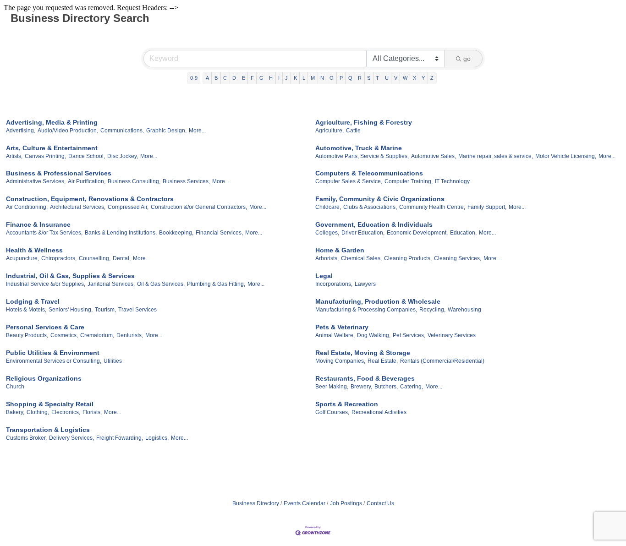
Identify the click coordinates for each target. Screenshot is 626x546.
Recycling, (432, 309)
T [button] (377, 78)
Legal (324, 275)
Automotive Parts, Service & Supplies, (362, 156)
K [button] (295, 78)
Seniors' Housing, (71, 309)
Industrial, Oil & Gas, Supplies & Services (70, 275)
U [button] (387, 78)
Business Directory (255, 503)
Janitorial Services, (111, 284)
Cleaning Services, (457, 258)
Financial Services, (219, 232)
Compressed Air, (128, 207)
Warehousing (464, 309)
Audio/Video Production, (68, 130)
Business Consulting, (134, 181)
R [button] (360, 78)
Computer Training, (408, 181)
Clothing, (38, 412)
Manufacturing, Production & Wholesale (377, 301)
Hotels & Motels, (26, 309)
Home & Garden (339, 250)
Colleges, (327, 232)
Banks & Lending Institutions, (121, 232)
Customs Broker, (26, 438)
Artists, (14, 156)
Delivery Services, (71, 438)
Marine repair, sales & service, (495, 156)
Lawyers (365, 284)
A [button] (207, 78)
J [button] (286, 78)
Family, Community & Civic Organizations (380, 198)
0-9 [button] (194, 78)
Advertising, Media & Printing (52, 122)
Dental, (122, 258)
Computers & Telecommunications (369, 173)
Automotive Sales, (433, 156)
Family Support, (486, 207)
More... (197, 130)
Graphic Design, (166, 130)
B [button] (216, 78)
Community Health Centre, (432, 207)
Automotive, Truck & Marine (358, 148)
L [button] (303, 78)
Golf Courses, (332, 412)
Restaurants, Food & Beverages (365, 378)
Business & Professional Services (58, 173)
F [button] (252, 78)
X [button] (414, 78)
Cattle (353, 130)
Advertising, (20, 130)
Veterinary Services (452, 335)
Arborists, (327, 258)
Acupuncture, (22, 258)
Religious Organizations (44, 378)
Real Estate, (383, 361)
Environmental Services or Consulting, (53, 361)
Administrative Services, (36, 181)
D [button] (234, 78)
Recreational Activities (378, 412)
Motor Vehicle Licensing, (565, 156)
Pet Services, (409, 335)
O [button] (331, 78)
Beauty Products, (27, 335)
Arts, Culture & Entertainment (52, 148)
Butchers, (386, 386)
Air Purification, (86, 181)
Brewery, (361, 386)
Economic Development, (417, 232)
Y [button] (423, 78)
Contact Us (380, 503)
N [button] (322, 78)
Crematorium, (97, 335)
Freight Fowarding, (119, 438)
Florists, (92, 412)
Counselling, (94, 258)
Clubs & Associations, (370, 207)
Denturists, (129, 335)
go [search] (467, 58)
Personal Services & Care (45, 327)
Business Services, (186, 181)
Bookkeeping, (176, 232)
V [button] (395, 78)
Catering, (411, 386)
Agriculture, (329, 130)
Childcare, (328, 207)
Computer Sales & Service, (348, 181)
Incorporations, (333, 284)
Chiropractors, (59, 258)
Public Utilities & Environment (52, 352)
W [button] (405, 78)
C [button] (225, 78)
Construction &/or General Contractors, (199, 207)
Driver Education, (362, 232)
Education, (463, 232)
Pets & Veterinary (341, 327)
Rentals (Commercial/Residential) (442, 361)
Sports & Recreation (346, 404)
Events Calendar (304, 503)
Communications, (122, 130)
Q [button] (350, 78)
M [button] (313, 78)
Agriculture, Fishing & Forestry (363, 122)
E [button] (243, 78)
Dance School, (86, 156)
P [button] (341, 78)
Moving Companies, (340, 361)
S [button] (368, 78)
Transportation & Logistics (48, 429)
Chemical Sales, (361, 258)
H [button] (271, 78)
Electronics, (65, 412)
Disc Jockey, (122, 156)
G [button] (261, 78)
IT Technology (452, 181)
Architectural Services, (77, 207)
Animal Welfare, (335, 335)
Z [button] (432, 78)
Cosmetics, (64, 335)
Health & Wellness (34, 250)
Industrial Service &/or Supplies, (45, 284)
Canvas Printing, (45, 156)
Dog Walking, (373, 335)
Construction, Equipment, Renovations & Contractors (90, 198)
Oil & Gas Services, (161, 284)
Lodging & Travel (33, 301)
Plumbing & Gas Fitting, (216, 284)
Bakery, (15, 412)
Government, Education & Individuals (374, 224)
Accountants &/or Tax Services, (44, 232)
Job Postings (346, 503)
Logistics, (157, 438)
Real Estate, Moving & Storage (362, 352)
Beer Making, (331, 386)
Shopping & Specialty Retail (49, 404)
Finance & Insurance (38, 224)
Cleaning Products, (408, 258)
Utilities (113, 361)
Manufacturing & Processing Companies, (366, 309)
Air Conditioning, (27, 207)
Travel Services (137, 309)
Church (15, 386)
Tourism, (105, 309)
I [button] (279, 78)
